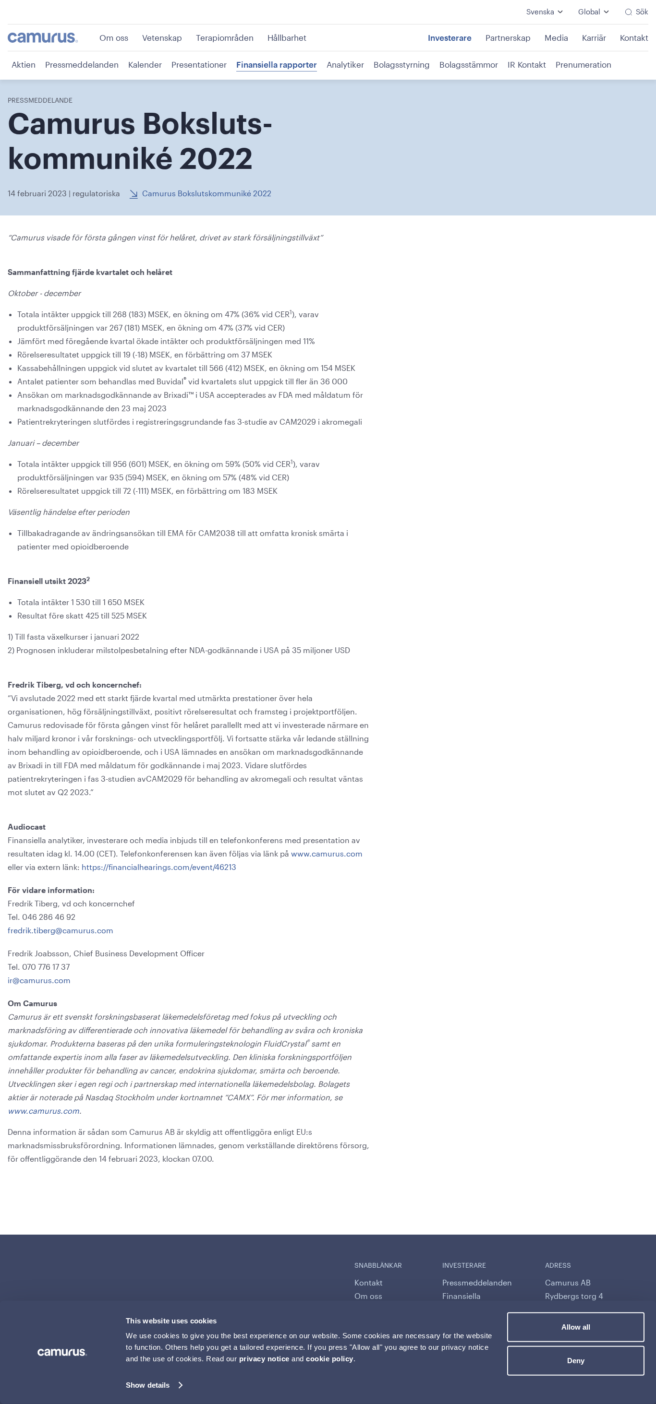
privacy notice (264, 1359)
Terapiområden (225, 37)
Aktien (24, 64)
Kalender (145, 64)
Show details (148, 1385)
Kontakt (634, 37)
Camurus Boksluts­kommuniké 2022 (206, 193)
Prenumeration (583, 64)
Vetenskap (162, 37)
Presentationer (199, 64)
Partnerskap (508, 37)
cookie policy (329, 1359)
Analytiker (345, 64)
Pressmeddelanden (82, 64)
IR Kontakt (527, 64)
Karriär (594, 37)
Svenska (540, 11)
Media (556, 37)
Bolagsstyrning (402, 64)
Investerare (450, 37)
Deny (575, 1360)
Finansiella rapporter (276, 64)
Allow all (575, 1327)
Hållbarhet (286, 37)
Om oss (113, 37)
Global (589, 11)
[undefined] (52, 38)
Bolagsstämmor (468, 64)
